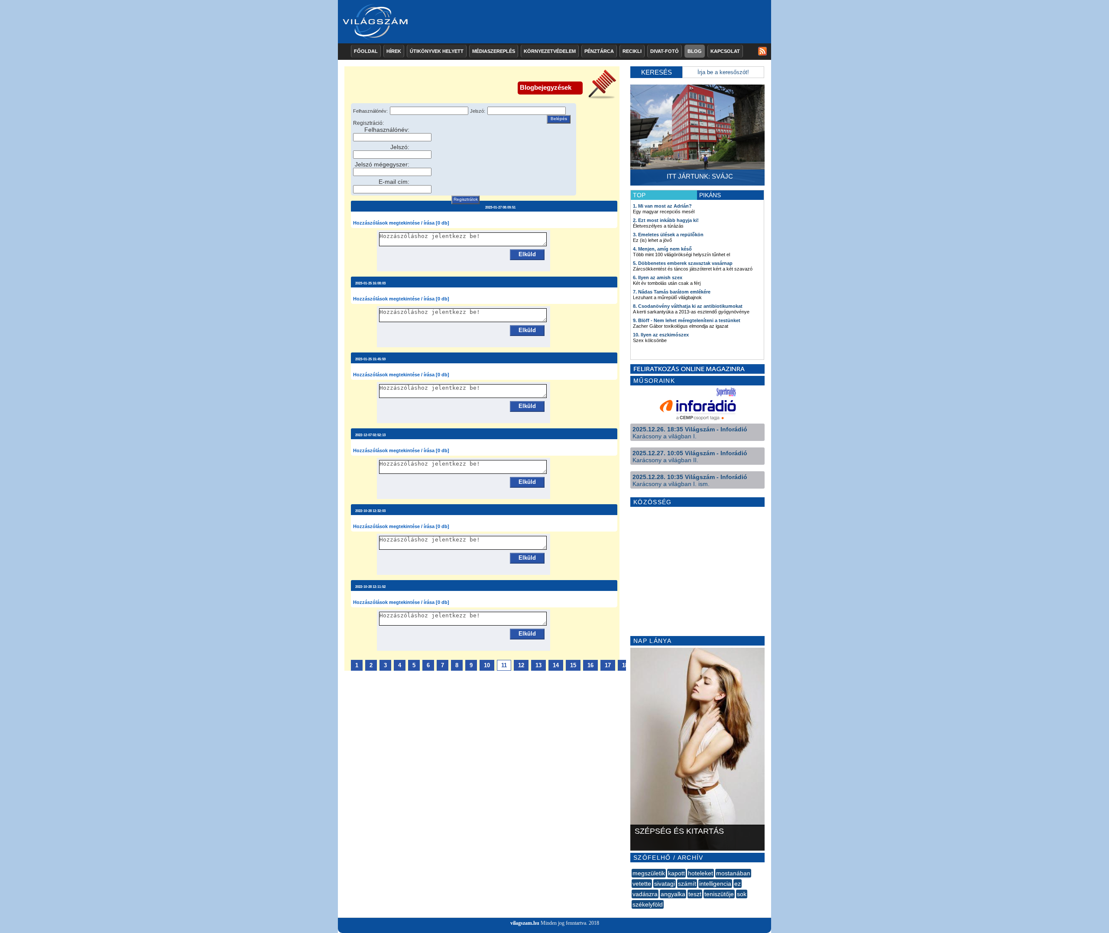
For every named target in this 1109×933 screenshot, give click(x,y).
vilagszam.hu (524, 923)
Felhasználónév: (370, 111)
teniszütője (719, 894)
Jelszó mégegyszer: (382, 164)
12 (521, 665)
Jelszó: (477, 111)
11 (504, 665)
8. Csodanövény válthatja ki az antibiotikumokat (688, 306)
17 (608, 665)
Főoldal (366, 51)
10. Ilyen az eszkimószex (661, 334)
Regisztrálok (466, 199)
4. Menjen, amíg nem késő (662, 248)
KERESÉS (656, 72)
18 (625, 665)
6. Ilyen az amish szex (657, 277)
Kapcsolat (725, 51)
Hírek (393, 51)
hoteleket (700, 873)
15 (573, 665)
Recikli (632, 51)
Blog (694, 51)
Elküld (527, 254)
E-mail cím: (394, 181)
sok (741, 894)
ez (737, 883)
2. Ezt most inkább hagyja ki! (666, 220)
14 (556, 665)
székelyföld (647, 904)
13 (538, 665)
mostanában (733, 873)
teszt (694, 894)
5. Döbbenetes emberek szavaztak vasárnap (683, 263)
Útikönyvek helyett (437, 51)
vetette (641, 883)
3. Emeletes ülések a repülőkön (668, 234)
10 (487, 665)
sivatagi (664, 883)
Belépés (559, 118)
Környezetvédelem (550, 51)
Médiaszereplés (493, 51)
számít (687, 883)
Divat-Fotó (664, 51)
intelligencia (715, 883)
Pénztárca (599, 51)
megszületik (648, 873)
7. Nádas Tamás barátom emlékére (671, 291)
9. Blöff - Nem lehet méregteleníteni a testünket (686, 320)
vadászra (645, 894)
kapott (676, 873)
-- (632, 913)
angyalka (673, 894)
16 (590, 665)
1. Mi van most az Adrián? (662, 206)
